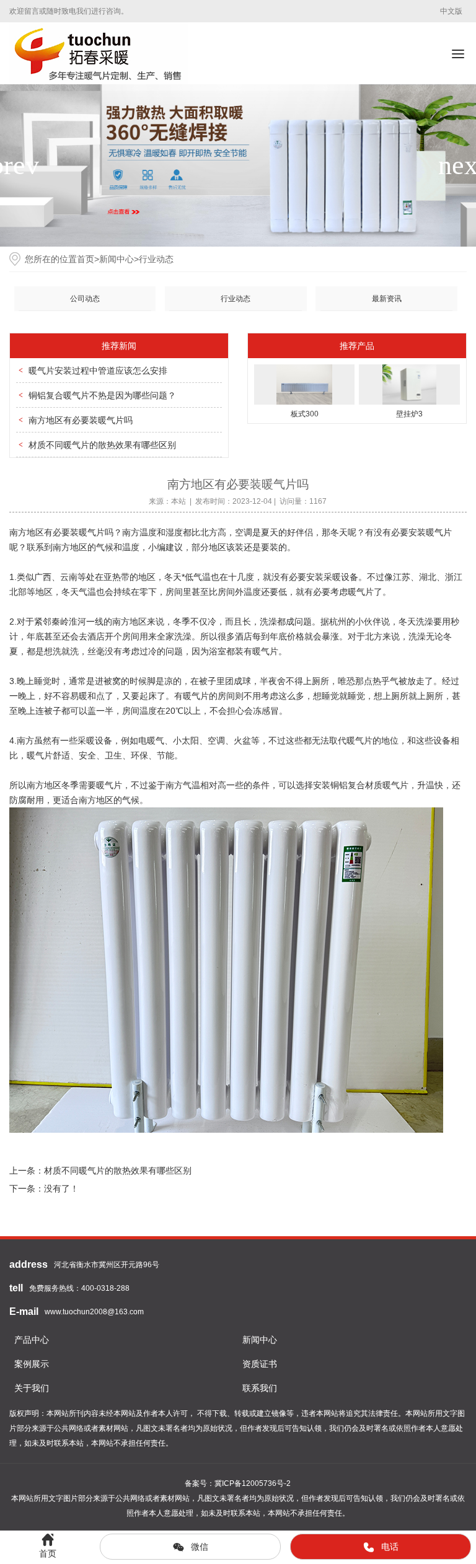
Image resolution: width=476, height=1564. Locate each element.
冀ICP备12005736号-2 (252, 1483)
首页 (85, 259)
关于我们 (31, 1388)
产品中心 (31, 1340)
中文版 (451, 11)
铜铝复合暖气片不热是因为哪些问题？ (102, 395)
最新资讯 (387, 298)
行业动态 (156, 259)
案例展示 (31, 1364)
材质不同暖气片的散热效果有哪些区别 (102, 445)
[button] (461, 165)
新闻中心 (116, 259)
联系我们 (259, 1388)
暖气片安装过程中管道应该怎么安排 (98, 371)
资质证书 (259, 1364)
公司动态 (85, 298)
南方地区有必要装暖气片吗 (81, 420)
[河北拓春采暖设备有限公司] (98, 53)
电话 (390, 1547)
